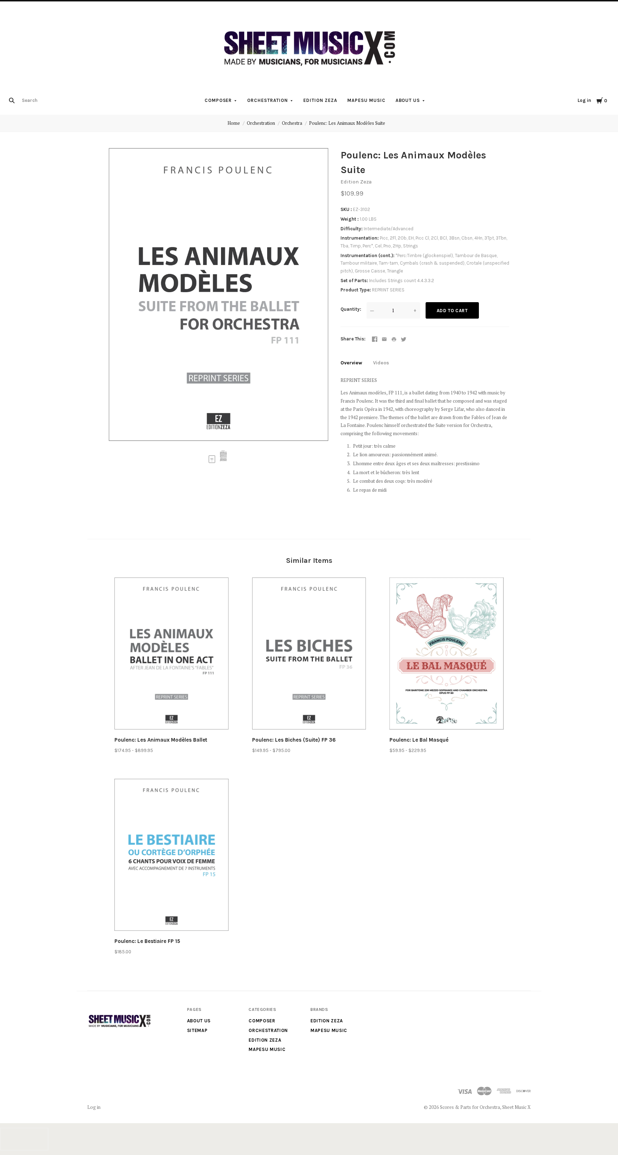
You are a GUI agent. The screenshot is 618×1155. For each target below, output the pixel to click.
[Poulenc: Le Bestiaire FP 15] (171, 856)
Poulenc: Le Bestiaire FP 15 (147, 941)
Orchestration (267, 100)
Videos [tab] (381, 363)
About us (408, 100)
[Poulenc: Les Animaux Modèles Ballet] (171, 655)
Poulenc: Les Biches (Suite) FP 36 (294, 740)
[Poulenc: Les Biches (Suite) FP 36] (309, 655)
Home (233, 123)
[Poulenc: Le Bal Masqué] (446, 655)
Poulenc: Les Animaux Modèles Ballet (160, 740)
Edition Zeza (320, 100)
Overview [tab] (351, 363)
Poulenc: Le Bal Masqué (418, 740)
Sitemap (197, 1030)
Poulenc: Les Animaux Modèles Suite (347, 123)
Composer (218, 100)
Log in (584, 100)
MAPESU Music (366, 100)
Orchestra (292, 123)
